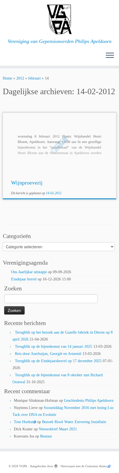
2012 (20, 78)
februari (34, 78)
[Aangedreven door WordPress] (56, 465)
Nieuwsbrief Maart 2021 (58, 429)
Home (7, 78)
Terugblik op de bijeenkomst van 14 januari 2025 (53, 346)
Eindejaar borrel (24, 279)
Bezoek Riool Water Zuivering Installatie (74, 422)
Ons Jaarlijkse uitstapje (29, 272)
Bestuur (46, 436)
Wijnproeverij (27, 183)
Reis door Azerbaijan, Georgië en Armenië (48, 354)
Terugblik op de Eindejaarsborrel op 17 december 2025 (58, 361)
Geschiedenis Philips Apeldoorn (88, 400)
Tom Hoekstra (25, 422)
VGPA (23, 466)
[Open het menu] (110, 56)
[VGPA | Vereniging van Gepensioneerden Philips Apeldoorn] (59, 19)
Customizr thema (96, 466)
